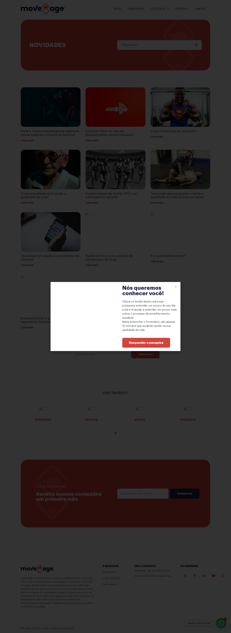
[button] (146, 343)
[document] (115, 316)
